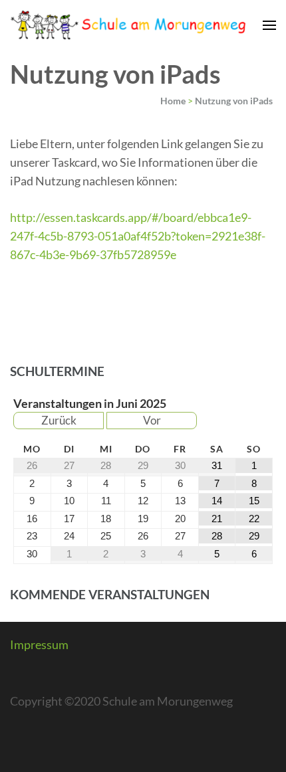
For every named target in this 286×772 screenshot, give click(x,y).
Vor (152, 420)
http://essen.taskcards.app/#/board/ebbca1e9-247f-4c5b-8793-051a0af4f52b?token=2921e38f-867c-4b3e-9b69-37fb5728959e (137, 236)
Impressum (39, 644)
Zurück (58, 420)
